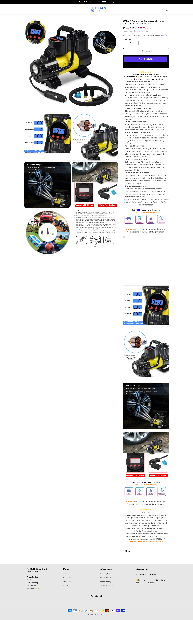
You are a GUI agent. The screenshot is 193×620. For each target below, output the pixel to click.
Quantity (127, 39)
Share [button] (127, 551)
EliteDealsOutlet (99, 615)
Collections (68, 578)
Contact (66, 586)
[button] (162, 9)
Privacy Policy (105, 582)
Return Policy (105, 578)
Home (65, 574)
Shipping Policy (106, 574)
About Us (67, 582)
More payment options (146, 64)
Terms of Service (107, 586)
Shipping (126, 31)
